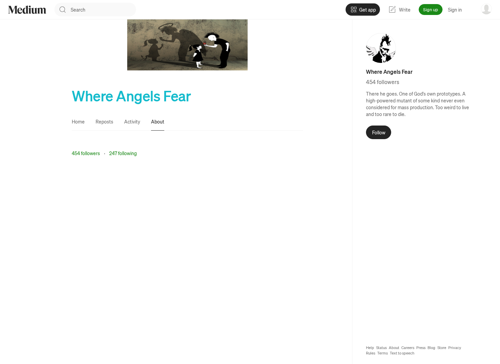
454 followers (86, 153)
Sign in (455, 9)
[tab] (78, 121)
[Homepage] (27, 9)
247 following (123, 153)
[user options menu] (486, 8)
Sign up (430, 9)
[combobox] (103, 9)
